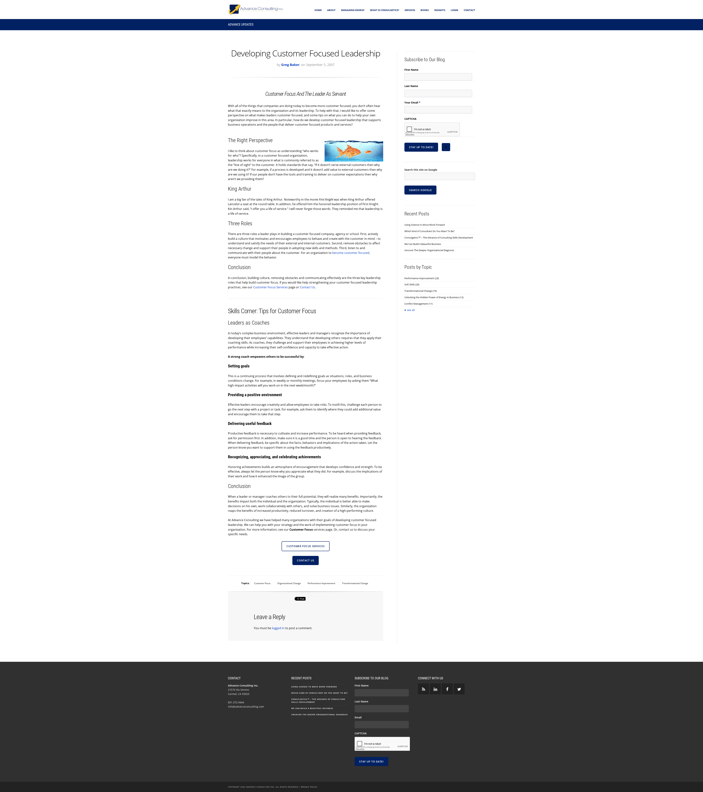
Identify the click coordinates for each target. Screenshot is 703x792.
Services (410, 10)
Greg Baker (290, 64)
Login (454, 10)
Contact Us (307, 287)
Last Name (411, 86)
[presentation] (432, 129)
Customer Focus (262, 583)
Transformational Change (355, 583)
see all (411, 310)
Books (425, 10)
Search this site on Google (420, 169)
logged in (278, 628)
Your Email (412, 102)
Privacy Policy (309, 787)
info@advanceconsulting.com (246, 706)
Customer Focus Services (270, 287)
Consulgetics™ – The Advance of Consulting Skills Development (438, 237)
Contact (469, 10)
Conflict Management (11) (418, 303)
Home (318, 10)
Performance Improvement (321, 583)
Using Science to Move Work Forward (424, 224)
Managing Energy (352, 10)
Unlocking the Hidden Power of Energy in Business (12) (434, 297)
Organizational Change (289, 583)
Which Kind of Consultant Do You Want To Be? (429, 231)
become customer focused (350, 253)
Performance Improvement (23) (421, 278)
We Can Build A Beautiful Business (422, 244)
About (331, 10)
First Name (411, 69)
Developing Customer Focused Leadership (305, 53)
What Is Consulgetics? (384, 10)
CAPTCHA (410, 119)
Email (359, 717)
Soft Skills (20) (411, 284)
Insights (439, 10)
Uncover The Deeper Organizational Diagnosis (429, 250)
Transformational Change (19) (420, 291)
